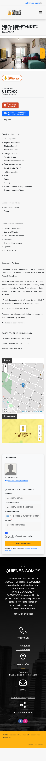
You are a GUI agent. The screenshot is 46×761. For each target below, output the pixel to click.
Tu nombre (9, 494)
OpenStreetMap (38, 412)
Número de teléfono (12, 511)
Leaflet (24, 412)
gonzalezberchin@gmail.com (17, 481)
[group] (23, 53)
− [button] (5, 370)
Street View (13, 78)
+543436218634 (23, 646)
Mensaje (8, 520)
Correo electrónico (12, 502)
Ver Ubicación (21, 434)
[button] (12, 68)
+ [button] (5, 366)
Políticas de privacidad (23, 614)
